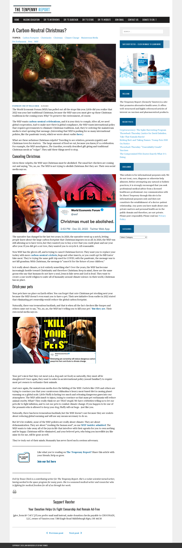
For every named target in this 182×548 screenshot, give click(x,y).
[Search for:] (142, 31)
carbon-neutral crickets (44, 255)
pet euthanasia (19, 41)
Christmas (58, 37)
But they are (98, 308)
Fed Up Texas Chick (30, 106)
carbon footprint (31, 37)
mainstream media (89, 37)
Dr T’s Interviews (52, 19)
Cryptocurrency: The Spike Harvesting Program (143, 129)
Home (16, 19)
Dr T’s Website (104, 19)
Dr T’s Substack (71, 19)
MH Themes (44, 545)
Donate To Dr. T (149, 19)
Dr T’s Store (88, 19)
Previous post (56, 532)
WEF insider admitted (93, 425)
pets (30, 41)
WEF (36, 41)
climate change (72, 37)
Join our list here (46, 461)
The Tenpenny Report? (79, 452)
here (79, 134)
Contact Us (133, 19)
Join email (119, 19)
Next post (74, 532)
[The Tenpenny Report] (91, 8)
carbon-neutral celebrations (44, 121)
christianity (46, 37)
